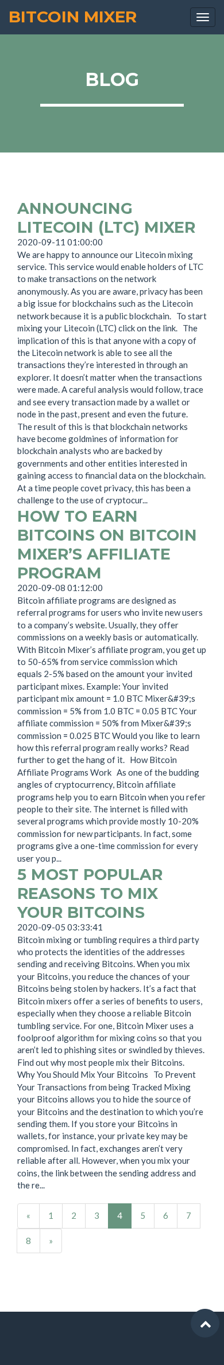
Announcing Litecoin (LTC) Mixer (106, 218)
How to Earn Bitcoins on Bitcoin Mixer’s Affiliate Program (107, 544)
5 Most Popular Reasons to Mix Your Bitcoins (90, 893)
